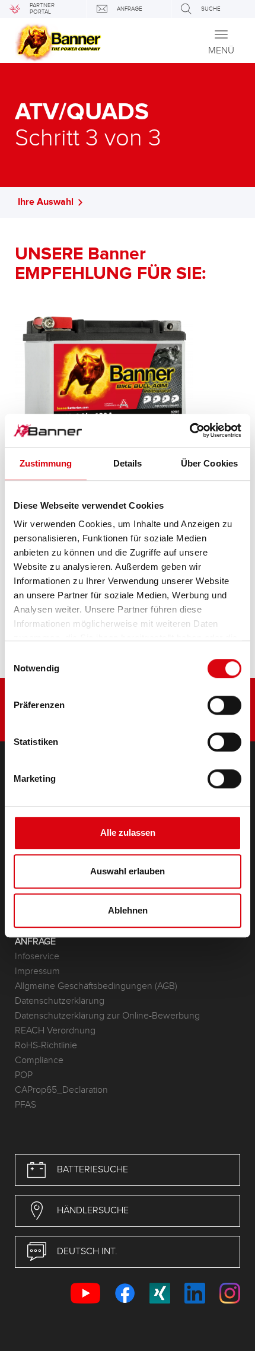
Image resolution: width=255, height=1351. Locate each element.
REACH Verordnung (55, 1030)
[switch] (224, 705)
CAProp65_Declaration (61, 1090)
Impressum (37, 971)
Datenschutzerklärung (59, 1001)
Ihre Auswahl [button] (46, 202)
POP (24, 1075)
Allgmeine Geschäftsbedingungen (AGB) (96, 986)
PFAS (25, 1105)
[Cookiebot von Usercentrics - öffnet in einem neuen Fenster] (189, 430)
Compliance (39, 1060)
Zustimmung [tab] (46, 463)
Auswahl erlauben (127, 871)
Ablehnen (128, 910)
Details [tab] (127, 463)
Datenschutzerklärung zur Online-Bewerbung (107, 1016)
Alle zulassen (127, 832)
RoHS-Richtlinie (46, 1045)
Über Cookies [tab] (209, 463)
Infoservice (37, 956)
